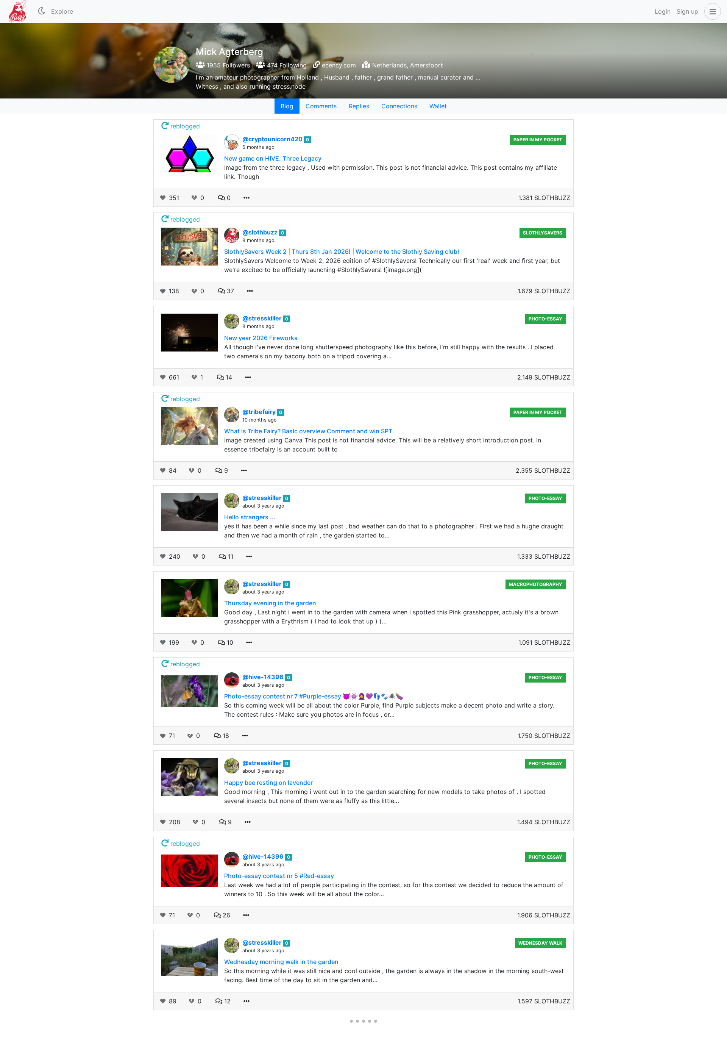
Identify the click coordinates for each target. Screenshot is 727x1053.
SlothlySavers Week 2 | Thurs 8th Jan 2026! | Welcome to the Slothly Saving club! (341, 251)
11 (229, 556)
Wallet (438, 106)
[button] (711, 11)
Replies (359, 106)
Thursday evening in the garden (270, 603)
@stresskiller (262, 318)
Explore (62, 11)
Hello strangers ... (250, 517)
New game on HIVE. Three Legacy (272, 158)
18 (225, 735)
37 (229, 291)
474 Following (286, 65)
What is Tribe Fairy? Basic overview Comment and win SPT (308, 431)
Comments (321, 106)
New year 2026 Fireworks (261, 338)
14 (228, 377)
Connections (399, 106)
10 (229, 642)
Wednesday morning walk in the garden (281, 962)
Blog (287, 106)
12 (226, 1001)
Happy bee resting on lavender (268, 782)
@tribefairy (259, 412)
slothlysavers (542, 233)
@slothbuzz (260, 232)
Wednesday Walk (540, 943)
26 (225, 915)
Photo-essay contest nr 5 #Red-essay (279, 876)
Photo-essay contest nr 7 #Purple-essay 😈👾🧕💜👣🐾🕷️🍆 (313, 696)
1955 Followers (227, 65)
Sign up (687, 11)
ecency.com (339, 65)
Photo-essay (545, 319)
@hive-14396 (263, 677)
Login (663, 11)
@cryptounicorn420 (273, 139)
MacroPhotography (535, 584)
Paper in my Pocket (537, 139)
